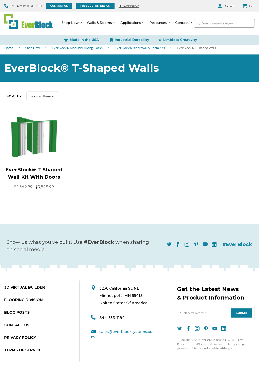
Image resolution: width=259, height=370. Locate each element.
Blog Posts (17, 312)
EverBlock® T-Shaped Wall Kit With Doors (34, 173)
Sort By (14, 96)
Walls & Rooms (99, 23)
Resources (158, 23)
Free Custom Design (95, 5)
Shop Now (70, 23)
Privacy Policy (20, 337)
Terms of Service (22, 350)
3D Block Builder (129, 5)
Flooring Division (23, 300)
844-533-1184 (112, 318)
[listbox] (43, 96)
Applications (130, 23)
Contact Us (59, 5)
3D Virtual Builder (24, 287)
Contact (182, 23)
